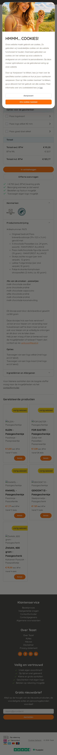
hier (41, 87)
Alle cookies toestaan (29, 102)
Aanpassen (28, 95)
